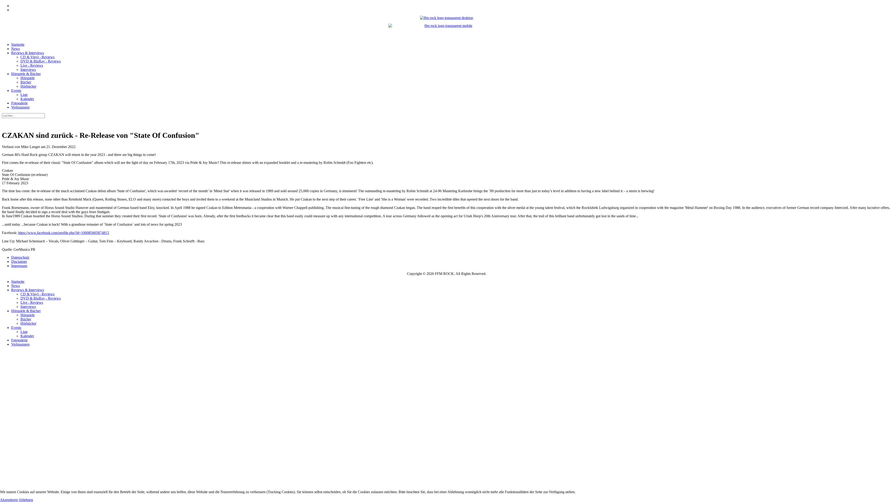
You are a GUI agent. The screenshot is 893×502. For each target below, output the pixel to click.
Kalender (27, 99)
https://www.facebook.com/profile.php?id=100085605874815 (63, 233)
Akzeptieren (9, 500)
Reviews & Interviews (27, 53)
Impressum (19, 266)
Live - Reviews (31, 65)
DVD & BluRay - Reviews (40, 61)
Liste (24, 95)
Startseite (17, 44)
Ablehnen (26, 500)
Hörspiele (27, 78)
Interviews (28, 70)
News (15, 49)
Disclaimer (19, 262)
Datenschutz (20, 257)
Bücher (25, 82)
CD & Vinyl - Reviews (37, 57)
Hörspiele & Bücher (26, 74)
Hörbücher (28, 86)
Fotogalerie (19, 103)
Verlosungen (20, 107)
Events (16, 90)
